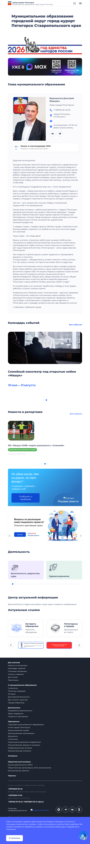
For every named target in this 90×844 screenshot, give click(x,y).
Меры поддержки (15, 714)
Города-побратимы (16, 703)
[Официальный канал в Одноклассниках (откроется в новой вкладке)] (79, 809)
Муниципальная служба (18, 730)
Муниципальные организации (21, 733)
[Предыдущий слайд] (9, 535)
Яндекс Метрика (55, 822)
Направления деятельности (20, 711)
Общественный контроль (19, 762)
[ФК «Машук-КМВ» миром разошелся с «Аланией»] (21, 430)
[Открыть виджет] (83, 835)
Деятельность (14, 708)
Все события (75, 325)
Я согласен (14, 838)
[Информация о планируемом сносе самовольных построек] (59, 645)
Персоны (12, 776)
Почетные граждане (17, 691)
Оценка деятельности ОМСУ (20, 765)
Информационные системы (20, 748)
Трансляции (13, 680)
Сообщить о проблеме (25, 498)
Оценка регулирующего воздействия (24, 742)
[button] (43, 400)
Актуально (12, 756)
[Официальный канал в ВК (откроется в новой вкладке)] (72, 809)
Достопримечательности (19, 697)
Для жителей (14, 663)
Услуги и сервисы (16, 674)
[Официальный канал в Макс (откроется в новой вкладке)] (59, 809)
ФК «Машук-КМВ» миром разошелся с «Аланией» (36, 445)
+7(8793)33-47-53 (15, 795)
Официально (13, 722)
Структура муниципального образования (26, 724)
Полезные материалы (17, 671)
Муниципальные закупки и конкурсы (24, 745)
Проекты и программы (18, 716)
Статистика (13, 739)
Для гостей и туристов (18, 700)
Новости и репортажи (17, 665)
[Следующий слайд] (80, 535)
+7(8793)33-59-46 (15, 789)
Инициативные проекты (18, 771)
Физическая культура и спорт (22, 450)
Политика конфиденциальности (17, 810)
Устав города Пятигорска (19, 727)
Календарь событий (16, 668)
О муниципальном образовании (22, 685)
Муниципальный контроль (19, 751)
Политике (11, 829)
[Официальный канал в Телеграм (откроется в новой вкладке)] (65, 809)
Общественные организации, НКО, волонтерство (29, 768)
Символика (13, 688)
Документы (13, 736)
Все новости (76, 414)
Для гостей (13, 677)
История (11, 694)
